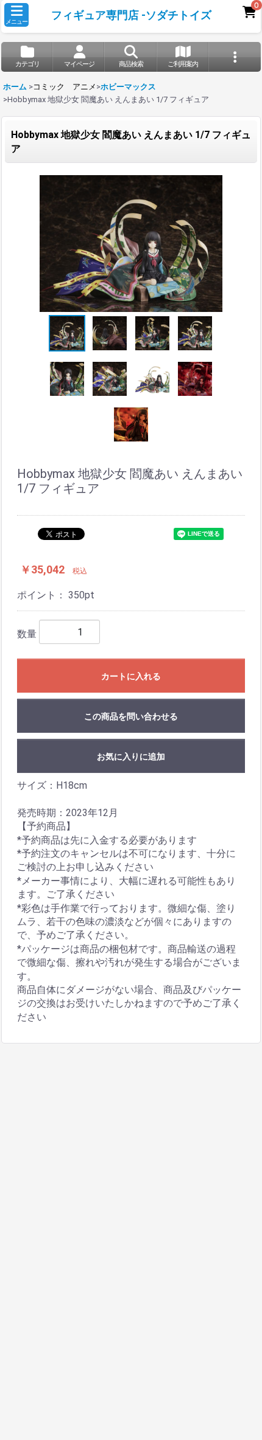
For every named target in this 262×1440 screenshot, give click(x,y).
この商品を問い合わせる (131, 716)
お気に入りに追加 (131, 756)
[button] (16, 15)
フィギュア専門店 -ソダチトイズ (131, 15)
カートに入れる (131, 676)
